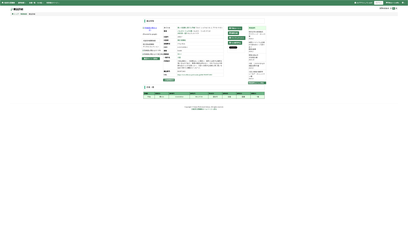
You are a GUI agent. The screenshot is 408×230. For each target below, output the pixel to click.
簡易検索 (24, 14)
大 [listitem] (396, 8)
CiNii (158, 50)
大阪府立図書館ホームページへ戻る (204, 109)
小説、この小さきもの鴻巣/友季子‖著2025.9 (257, 66)
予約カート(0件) (393, 3)
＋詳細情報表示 (169, 80)
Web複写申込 (236, 43)
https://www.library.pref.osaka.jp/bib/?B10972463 (195, 75)
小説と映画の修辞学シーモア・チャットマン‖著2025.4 (257, 75)
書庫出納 (234, 33)
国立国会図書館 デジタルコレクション (150, 45)
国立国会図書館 (158, 54)
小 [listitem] (391, 8)
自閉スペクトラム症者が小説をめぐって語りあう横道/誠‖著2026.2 (257, 47)
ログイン (378, 3)
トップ (16, 14)
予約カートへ (236, 28)
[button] (22, 2)
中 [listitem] (393, 8)
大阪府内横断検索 (149, 41)
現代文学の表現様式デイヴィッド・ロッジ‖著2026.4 (257, 35)
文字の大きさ (384, 8)
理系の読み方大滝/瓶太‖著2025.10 (253, 57)
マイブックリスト (237, 38)
